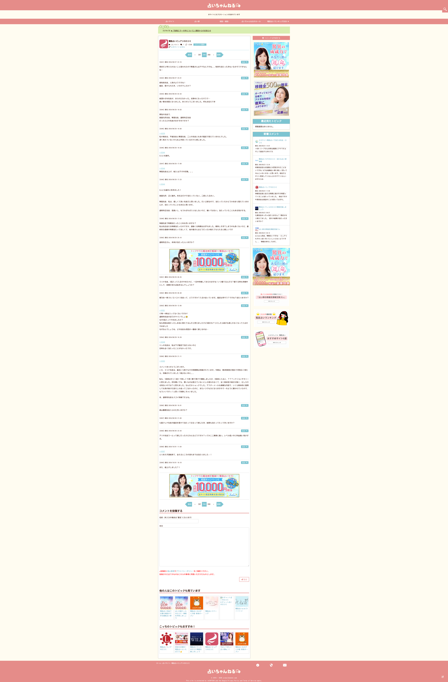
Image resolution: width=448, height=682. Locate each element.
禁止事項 (170, 571)
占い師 (197, 21)
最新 (219, 55)
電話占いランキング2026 (277, 21)
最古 (189, 55)
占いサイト (170, 21)
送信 (245, 579)
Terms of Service (249, 680)
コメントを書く (200, 44)
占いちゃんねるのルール (251, 21)
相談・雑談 (224, 21)
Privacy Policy (233, 680)
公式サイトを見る (178, 47)
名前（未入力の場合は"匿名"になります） (176, 517)
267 (199, 55)
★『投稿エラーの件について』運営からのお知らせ (191, 31)
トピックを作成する (272, 38)
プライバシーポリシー (185, 571)
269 (209, 55)
